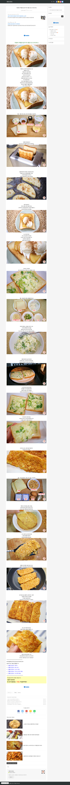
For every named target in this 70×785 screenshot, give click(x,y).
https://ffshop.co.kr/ (11, 22)
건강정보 (53, 35)
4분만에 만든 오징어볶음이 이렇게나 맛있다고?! (13, 703)
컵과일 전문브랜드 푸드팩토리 (14, 24)
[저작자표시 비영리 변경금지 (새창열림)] (19, 692)
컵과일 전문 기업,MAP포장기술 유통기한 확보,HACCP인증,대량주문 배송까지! (22, 25)
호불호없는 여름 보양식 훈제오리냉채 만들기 (13, 700)
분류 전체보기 (53, 29)
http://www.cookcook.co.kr (12, 14)
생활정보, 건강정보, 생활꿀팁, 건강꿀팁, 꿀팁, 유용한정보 (17, 774)
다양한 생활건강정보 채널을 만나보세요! (56, 10)
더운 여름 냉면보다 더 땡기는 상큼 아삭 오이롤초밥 (13, 704)
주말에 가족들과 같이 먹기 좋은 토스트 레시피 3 (26, 8)
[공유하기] (10, 692)
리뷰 (52, 33)
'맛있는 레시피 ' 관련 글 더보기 (12, 763)
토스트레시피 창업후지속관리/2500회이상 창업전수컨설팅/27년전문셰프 (21, 17)
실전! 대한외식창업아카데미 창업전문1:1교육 (17, 16)
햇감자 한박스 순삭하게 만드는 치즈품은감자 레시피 (14, 701)
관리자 (54, 1)
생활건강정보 (9, 1)
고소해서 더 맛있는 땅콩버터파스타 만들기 (12, 699)
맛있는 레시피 (24, 10)
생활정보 (53, 31)
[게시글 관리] (11, 692)
